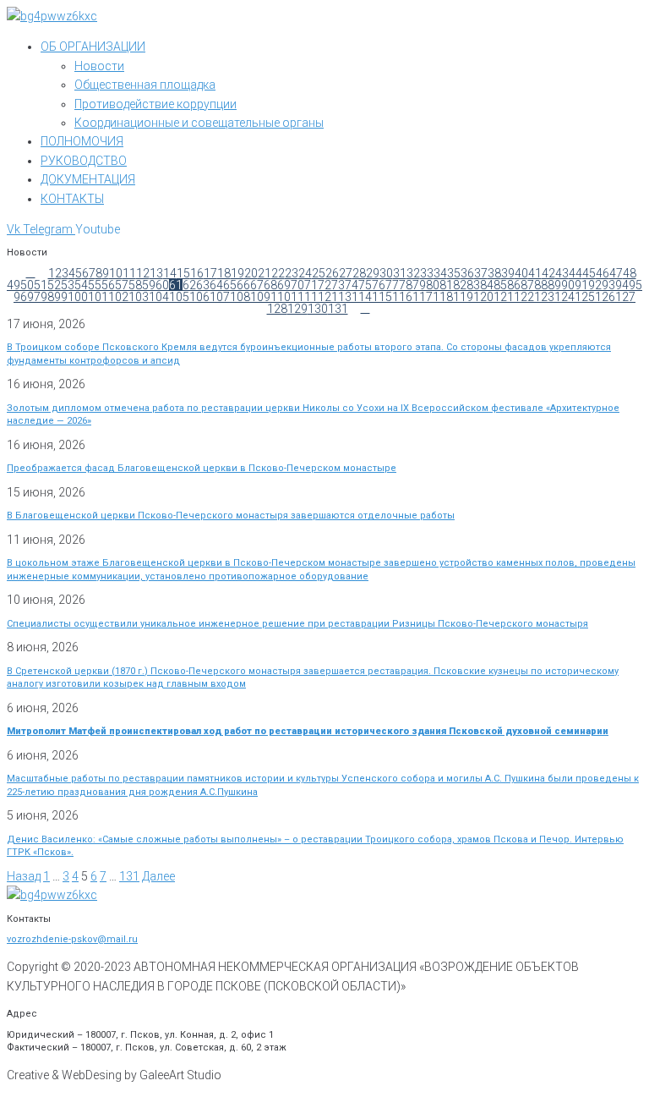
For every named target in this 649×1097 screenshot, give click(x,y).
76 (378, 285)
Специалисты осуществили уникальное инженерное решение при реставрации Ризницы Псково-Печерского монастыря (297, 623)
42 (548, 273)
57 (121, 285)
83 (473, 285)
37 (481, 273)
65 (230, 285)
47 (616, 273)
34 (440, 273)
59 (148, 285)
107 (220, 297)
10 (116, 273)
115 (382, 297)
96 (20, 297)
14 (170, 273)
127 (625, 297)
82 (459, 285)
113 (341, 297)
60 (162, 285)
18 (224, 273)
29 (372, 273)
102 (118, 297)
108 (240, 297)
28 (359, 273)
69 (284, 285)
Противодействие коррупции (155, 104)
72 (324, 285)
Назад (24, 876)
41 (535, 273)
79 (419, 285)
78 (405, 285)
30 (386, 273)
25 (318, 273)
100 (78, 297)
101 (98, 297)
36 (467, 273)
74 (351, 285)
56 (108, 285)
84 (487, 285)
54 (81, 285)
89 (554, 285)
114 (362, 297)
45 (589, 273)
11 (129, 273)
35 (454, 273)
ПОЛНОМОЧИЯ (82, 141)
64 (216, 285)
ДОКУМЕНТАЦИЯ (88, 179)
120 (483, 297)
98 (47, 297)
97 (34, 297)
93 (608, 285)
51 (40, 285)
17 (210, 273)
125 (585, 297)
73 (338, 285)
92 (595, 285)
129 (297, 309)
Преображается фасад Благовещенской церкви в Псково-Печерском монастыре (201, 468)
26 (332, 273)
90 (568, 285)
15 (183, 273)
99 (61, 297)
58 (135, 285)
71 (311, 285)
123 (544, 297)
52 (54, 285)
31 (399, 273)
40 (521, 273)
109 (260, 297)
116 (402, 297)
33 (427, 273)
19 (237, 273)
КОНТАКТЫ (72, 199)
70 (297, 285)
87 (527, 285)
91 (581, 285)
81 (446, 285)
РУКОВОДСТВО (84, 160)
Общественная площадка (144, 84)
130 (318, 309)
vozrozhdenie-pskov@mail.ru (72, 939)
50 (27, 285)
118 (443, 297)
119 (463, 297)
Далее (158, 876)
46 (602, 273)
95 (635, 285)
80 (432, 285)
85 (500, 285)
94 (622, 285)
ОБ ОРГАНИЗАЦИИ (93, 46)
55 (94, 285)
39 (508, 273)
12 (143, 273)
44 (575, 273)
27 (345, 273)
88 (541, 285)
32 (413, 273)
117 (422, 297)
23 (291, 273)
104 (159, 297)
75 (365, 285)
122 (524, 297)
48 (629, 273)
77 (392, 285)
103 (138, 297)
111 (301, 297)
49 (13, 285)
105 (179, 297)
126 (605, 297)
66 (243, 285)
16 (197, 273)
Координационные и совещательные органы (199, 122)
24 (305, 273)
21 (264, 273)
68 (270, 285)
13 (156, 273)
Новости (99, 66)
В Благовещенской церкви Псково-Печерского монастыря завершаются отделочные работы (231, 515)
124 (564, 297)
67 (257, 285)
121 (504, 297)
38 (494, 273)
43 (562, 273)
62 (189, 285)
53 (67, 285)
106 (199, 297)
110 (280, 297)
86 (514, 285)
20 (251, 273)
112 (321, 297)
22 (278, 273)
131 (338, 309)
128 (277, 309)
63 (203, 285)
